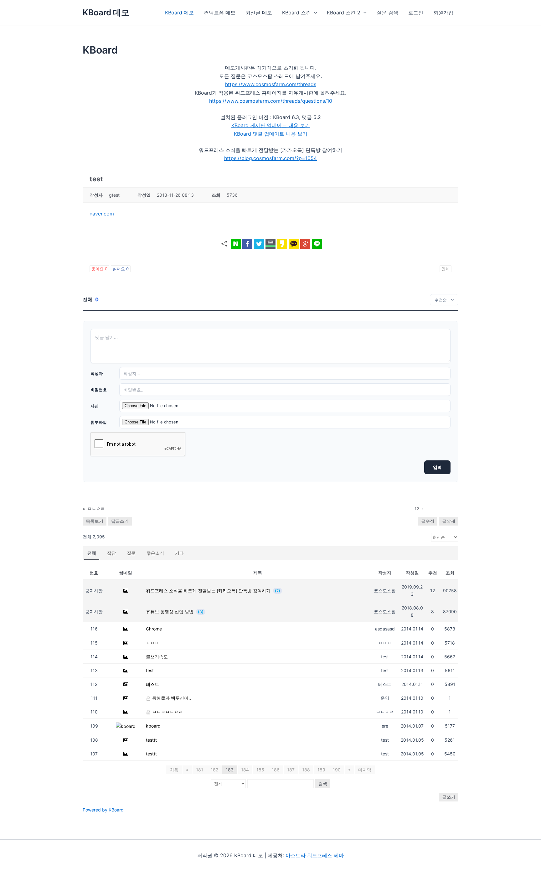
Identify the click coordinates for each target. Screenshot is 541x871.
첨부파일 (98, 422)
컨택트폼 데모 (219, 12)
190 (337, 769)
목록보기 (94, 521)
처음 (174, 769)
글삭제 (448, 521)
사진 (94, 405)
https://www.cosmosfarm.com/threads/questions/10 (270, 101)
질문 (131, 553)
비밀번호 (98, 389)
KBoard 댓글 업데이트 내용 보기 (270, 134)
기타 (179, 553)
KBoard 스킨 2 (343, 12)
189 (321, 769)
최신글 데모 (258, 12)
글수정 (427, 521)
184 (245, 769)
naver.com (102, 213)
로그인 (415, 12)
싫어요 (121, 268)
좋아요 (99, 268)
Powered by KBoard (103, 809)
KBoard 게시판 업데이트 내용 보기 (270, 125)
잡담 (111, 553)
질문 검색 (387, 12)
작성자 (96, 373)
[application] (314, 12)
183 (230, 769)
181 (199, 769)
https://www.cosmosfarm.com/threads (270, 84)
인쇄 (445, 268)
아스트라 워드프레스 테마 (315, 855)
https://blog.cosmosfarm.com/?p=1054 (270, 158)
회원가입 (443, 12)
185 (260, 769)
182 (214, 769)
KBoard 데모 (106, 12)
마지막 (364, 769)
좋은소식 (155, 553)
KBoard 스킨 (296, 12)
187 (291, 769)
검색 (322, 783)
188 (306, 769)
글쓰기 (448, 797)
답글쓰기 (120, 521)
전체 (91, 553)
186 (276, 769)
